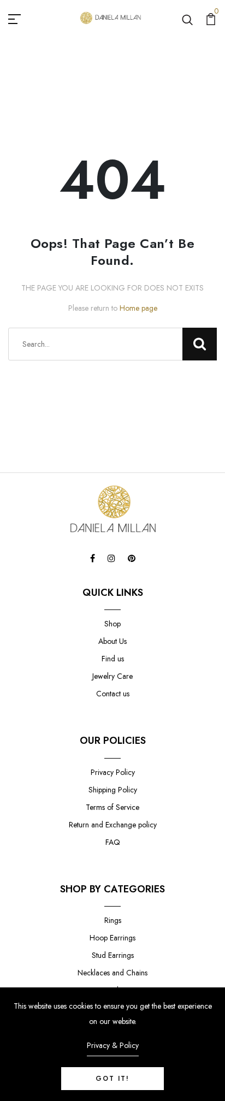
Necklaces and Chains (112, 972)
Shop (112, 623)
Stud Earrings (113, 955)
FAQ (112, 842)
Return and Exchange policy (113, 824)
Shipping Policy (112, 789)
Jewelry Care (112, 676)
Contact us (112, 693)
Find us (113, 658)
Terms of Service (112, 807)
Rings (112, 920)
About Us (112, 641)
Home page (138, 308)
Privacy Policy (113, 772)
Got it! (112, 1079)
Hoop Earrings (112, 937)
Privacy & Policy (113, 1045)
